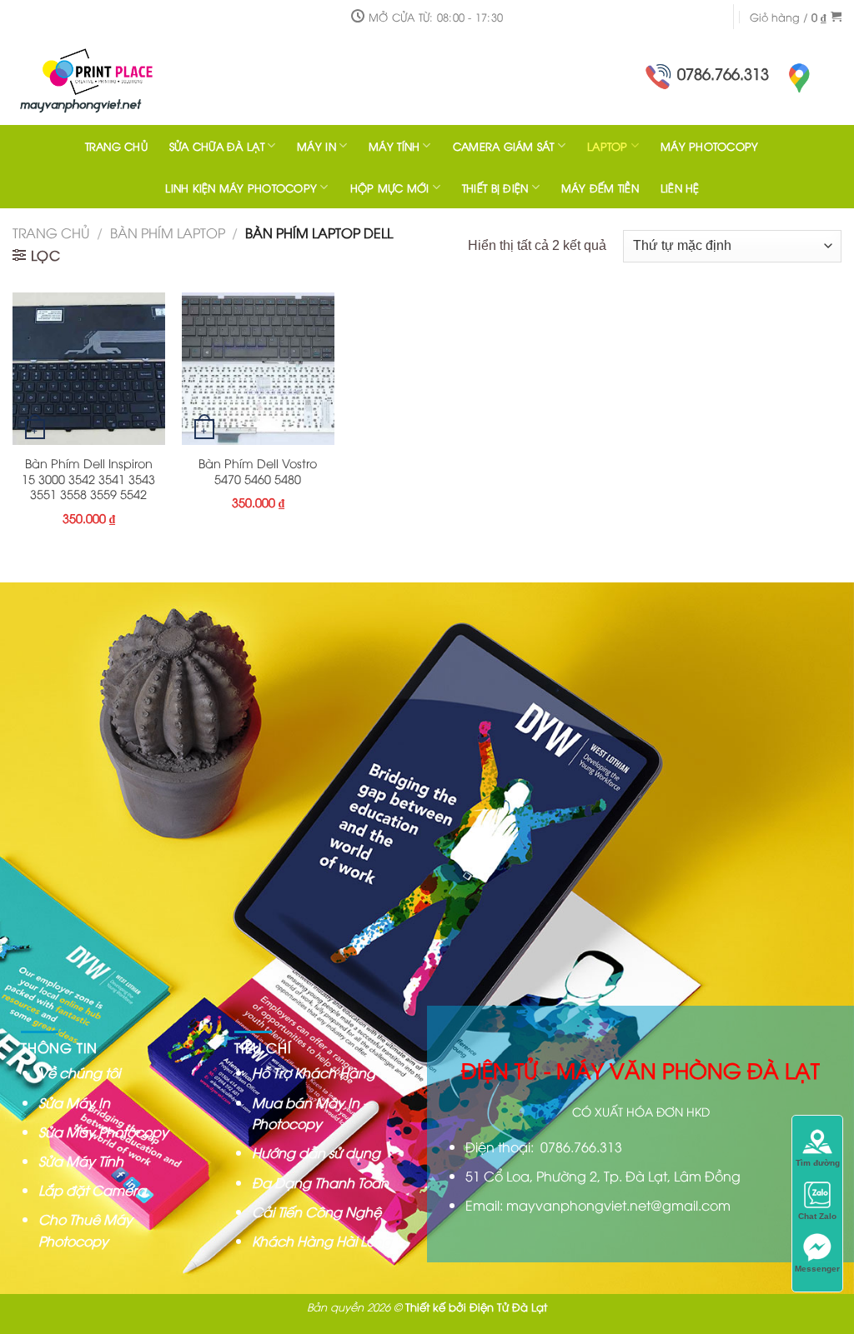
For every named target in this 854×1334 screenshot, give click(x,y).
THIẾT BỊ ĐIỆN (495, 187)
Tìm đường (818, 1162)
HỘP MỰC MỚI (390, 187)
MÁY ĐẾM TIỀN (600, 187)
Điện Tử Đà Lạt (508, 1306)
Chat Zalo (817, 1216)
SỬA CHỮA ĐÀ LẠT (216, 145)
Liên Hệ (680, 187)
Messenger (817, 1268)
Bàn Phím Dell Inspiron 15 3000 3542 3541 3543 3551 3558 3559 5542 (88, 479)
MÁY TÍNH (394, 145)
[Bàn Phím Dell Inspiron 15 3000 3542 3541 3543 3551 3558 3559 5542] (89, 368)
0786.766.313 (723, 72)
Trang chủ (51, 232)
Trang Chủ (116, 145)
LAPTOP (607, 145)
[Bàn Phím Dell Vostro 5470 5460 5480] (258, 368)
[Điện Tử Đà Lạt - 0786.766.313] (121, 79)
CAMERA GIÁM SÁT (504, 145)
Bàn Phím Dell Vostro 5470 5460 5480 (257, 471)
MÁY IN (316, 145)
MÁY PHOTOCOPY (709, 145)
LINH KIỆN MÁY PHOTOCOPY (241, 187)
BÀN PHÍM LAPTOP (167, 232)
